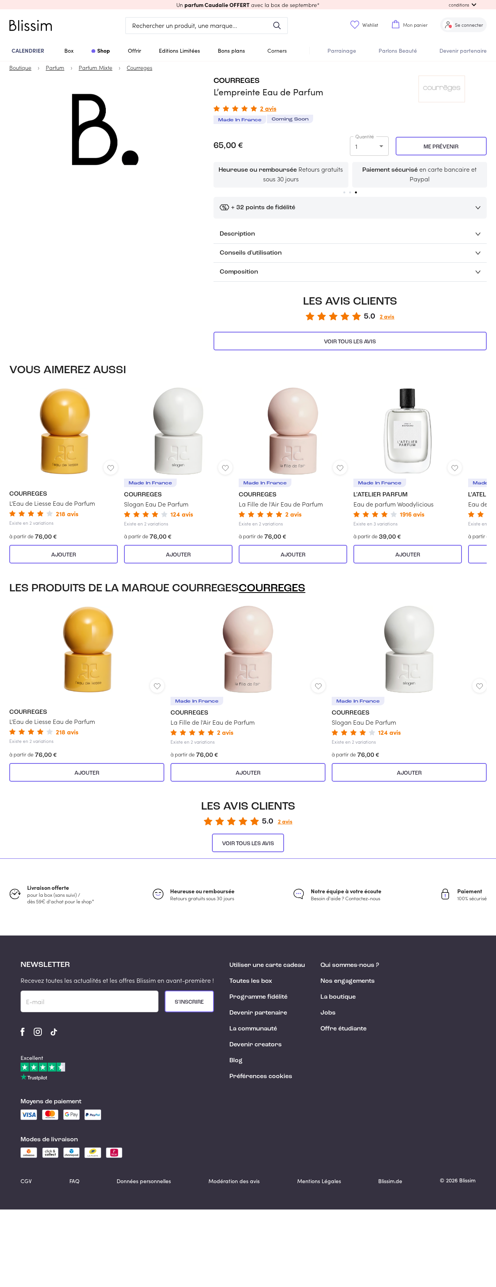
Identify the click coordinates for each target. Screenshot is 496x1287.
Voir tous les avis (350, 342)
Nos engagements (347, 981)
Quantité (364, 136)
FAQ (74, 1181)
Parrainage (341, 50)
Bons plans (231, 50)
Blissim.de (390, 1181)
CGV (26, 1181)
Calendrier (28, 50)
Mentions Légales (319, 1181)
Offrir (134, 50)
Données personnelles (144, 1181)
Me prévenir (441, 147)
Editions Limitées (179, 50)
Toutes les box (250, 981)
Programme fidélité (258, 997)
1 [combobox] (356, 146)
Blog (236, 1061)
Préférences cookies (260, 1076)
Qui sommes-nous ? (349, 965)
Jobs (328, 1013)
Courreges (237, 81)
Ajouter (63, 555)
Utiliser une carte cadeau (267, 965)
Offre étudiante (343, 1029)
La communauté (253, 1029)
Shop (103, 50)
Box (69, 50)
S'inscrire (189, 1002)
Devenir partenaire (463, 50)
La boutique (338, 997)
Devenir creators (255, 1045)
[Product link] (63, 457)
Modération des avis (234, 1181)
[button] (248, 4)
